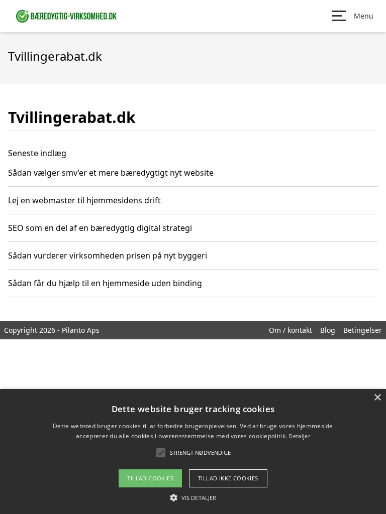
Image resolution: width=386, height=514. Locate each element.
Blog (327, 330)
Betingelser (362, 330)
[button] (193, 497)
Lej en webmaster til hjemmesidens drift (84, 200)
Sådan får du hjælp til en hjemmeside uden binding (105, 283)
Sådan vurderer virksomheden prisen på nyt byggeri (107, 255)
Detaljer (299, 436)
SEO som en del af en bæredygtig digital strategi (100, 227)
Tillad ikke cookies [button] (228, 478)
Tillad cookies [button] (150, 478)
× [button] (377, 398)
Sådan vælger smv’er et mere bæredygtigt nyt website (111, 172)
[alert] (193, 451)
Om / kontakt (290, 330)
